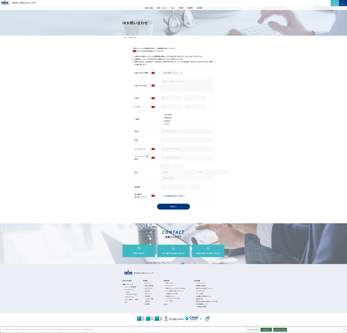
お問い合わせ (139, 253)
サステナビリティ (200, 291)
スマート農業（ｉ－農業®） (132, 299)
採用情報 (190, 8)
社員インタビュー (170, 283)
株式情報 (147, 296)
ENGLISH (334, 4)
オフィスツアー (170, 285)
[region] (173, 330)
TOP (124, 38)
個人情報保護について (202, 304)
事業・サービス (162, 8)
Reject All (266, 329)
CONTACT (343, 4)
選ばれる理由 (149, 8)
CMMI (127, 292)
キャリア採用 (169, 301)
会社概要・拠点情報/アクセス (203, 296)
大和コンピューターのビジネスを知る (175, 288)
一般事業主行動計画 (201, 306)
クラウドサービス (129, 297)
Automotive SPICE (131, 294)
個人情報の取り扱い (170, 196)
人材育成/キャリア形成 (172, 293)
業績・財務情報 (149, 285)
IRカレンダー (148, 293)
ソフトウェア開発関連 (130, 287)
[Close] (344, 330)
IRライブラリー (149, 288)
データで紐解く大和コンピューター (175, 291)
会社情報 (199, 8)
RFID (126, 302)
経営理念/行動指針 (201, 285)
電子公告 (147, 291)
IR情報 (181, 8)
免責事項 (147, 301)
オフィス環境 (199, 293)
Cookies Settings (252, 329)
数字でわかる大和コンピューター (204, 288)
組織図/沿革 (199, 299)
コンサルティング (129, 289)
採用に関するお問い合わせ (208, 253)
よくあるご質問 (149, 299)
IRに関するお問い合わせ (173, 253)
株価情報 (147, 304)
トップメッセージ (200, 283)
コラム (173, 8)
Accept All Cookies (280, 329)
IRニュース (148, 283)
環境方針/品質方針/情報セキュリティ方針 (207, 301)
